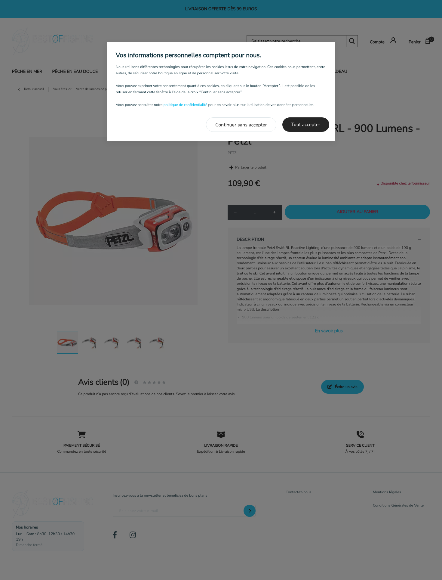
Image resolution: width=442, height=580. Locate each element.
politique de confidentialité (185, 105)
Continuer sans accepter (241, 125)
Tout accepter (306, 124)
